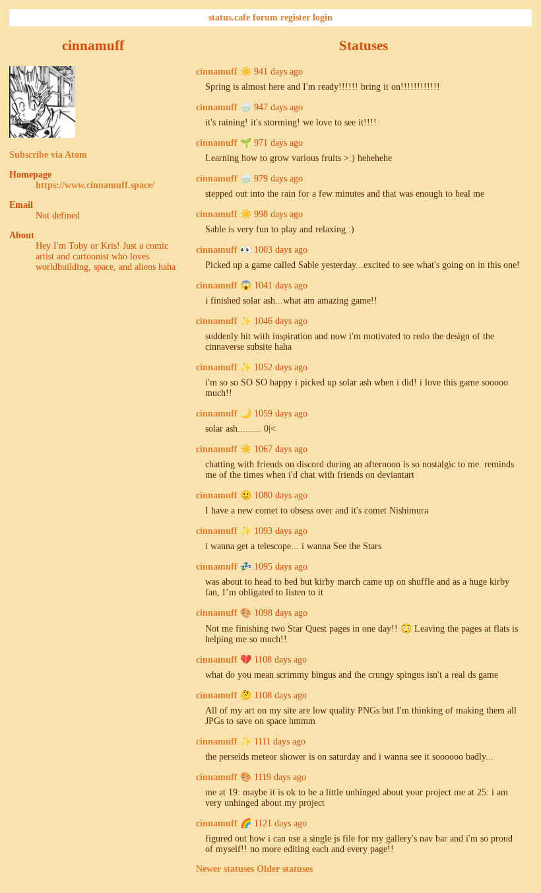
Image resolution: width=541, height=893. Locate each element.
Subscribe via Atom (48, 155)
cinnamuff (217, 72)
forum (265, 17)
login (323, 17)
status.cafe (229, 17)
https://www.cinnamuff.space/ (95, 185)
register (295, 17)
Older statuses (285, 869)
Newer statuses (225, 869)
